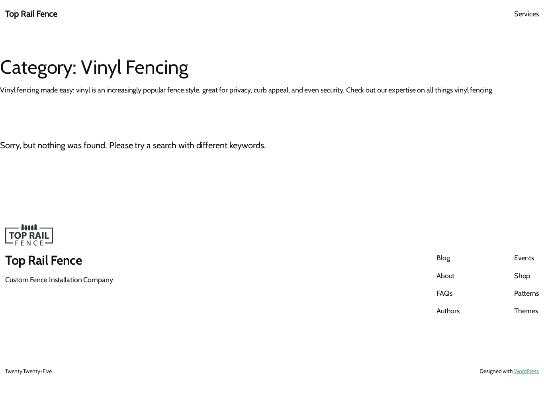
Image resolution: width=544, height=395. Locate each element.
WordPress (526, 371)
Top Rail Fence (31, 13)
